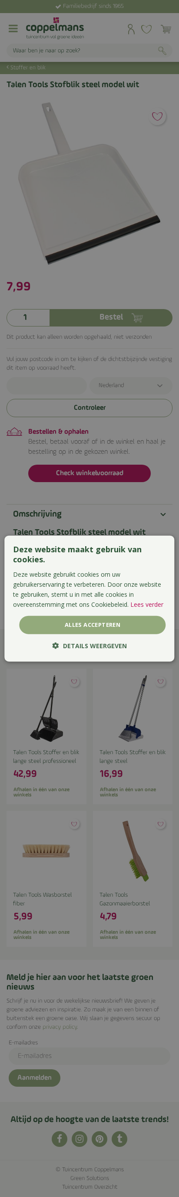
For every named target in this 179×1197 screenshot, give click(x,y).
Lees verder (146, 604)
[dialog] (89, 599)
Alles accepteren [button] (92, 625)
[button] (90, 645)
